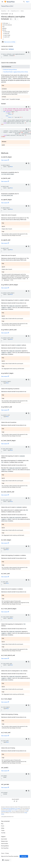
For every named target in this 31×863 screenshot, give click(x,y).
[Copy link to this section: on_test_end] (11, 574)
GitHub (2, 828)
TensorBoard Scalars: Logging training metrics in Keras (15, 71)
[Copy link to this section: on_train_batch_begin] (17, 609)
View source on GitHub (9, 42)
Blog (2, 823)
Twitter (2, 830)
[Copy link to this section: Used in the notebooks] (17, 63)
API (8, 10)
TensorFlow (3, 10)
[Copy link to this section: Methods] (9, 153)
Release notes (4, 841)
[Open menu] (2, 1)
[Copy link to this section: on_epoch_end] (11, 240)
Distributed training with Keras (10, 69)
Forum (2, 826)
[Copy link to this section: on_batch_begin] (13, 157)
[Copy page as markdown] (15, 19)
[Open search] (24, 2)
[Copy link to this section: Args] (5, 85)
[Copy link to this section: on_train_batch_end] (16, 655)
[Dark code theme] (26, 52)
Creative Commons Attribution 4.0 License (11, 808)
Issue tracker (4, 839)
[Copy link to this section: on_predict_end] (13, 407)
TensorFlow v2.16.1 (7, 6)
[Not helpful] (12, 14)
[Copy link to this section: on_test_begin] (12, 540)
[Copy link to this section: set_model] (9, 768)
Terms (2, 853)
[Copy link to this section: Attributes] (7, 142)
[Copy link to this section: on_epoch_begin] (13, 200)
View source (4, 160)
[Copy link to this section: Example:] (7, 104)
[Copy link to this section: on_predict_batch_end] (17, 330)
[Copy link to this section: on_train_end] (11, 732)
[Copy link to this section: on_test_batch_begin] (17, 440)
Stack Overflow (4, 843)
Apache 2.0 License (13, 809)
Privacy (7, 853)
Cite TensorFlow (4, 848)
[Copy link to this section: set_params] (10, 784)
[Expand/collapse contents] (9, 23)
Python (22, 10)
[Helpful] (10, 14)
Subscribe (23, 856)
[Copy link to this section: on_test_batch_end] (15, 492)
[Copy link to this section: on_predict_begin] (14, 373)
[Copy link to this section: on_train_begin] (13, 699)
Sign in (27, 1)
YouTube (3, 832)
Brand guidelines (5, 845)
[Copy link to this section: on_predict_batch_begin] (19, 285)
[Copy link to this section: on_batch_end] (11, 178)
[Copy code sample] (29, 52)
